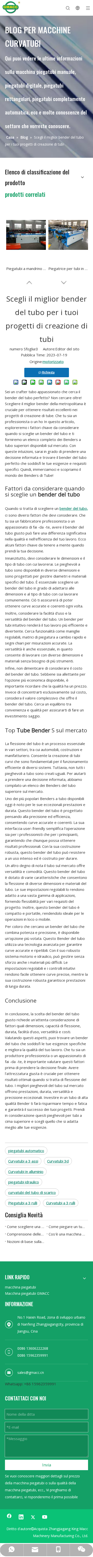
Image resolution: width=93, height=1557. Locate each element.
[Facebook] (9, 1517)
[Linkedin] (21, 1517)
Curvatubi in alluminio (25, 1171)
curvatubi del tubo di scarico (32, 1192)
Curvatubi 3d (58, 1161)
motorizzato (53, 361)
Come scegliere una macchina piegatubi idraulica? (26, 1226)
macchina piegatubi (20, 1287)
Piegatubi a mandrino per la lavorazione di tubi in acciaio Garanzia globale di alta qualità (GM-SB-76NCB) (26, 268)
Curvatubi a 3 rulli (60, 1202)
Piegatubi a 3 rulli (22, 1202)
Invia (46, 1465)
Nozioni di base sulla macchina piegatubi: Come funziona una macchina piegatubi (26, 1241)
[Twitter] (33, 1517)
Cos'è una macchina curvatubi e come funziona (67, 1234)
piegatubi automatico (26, 1150)
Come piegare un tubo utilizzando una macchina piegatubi (67, 1226)
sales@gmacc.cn (30, 1372)
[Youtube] (45, 1517)
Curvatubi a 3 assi (23, 1161)
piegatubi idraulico (23, 1182)
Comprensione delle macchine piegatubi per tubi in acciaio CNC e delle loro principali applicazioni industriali (26, 1234)
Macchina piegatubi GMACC (27, 1293)
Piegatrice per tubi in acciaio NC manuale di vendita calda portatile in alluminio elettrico (68, 268)
